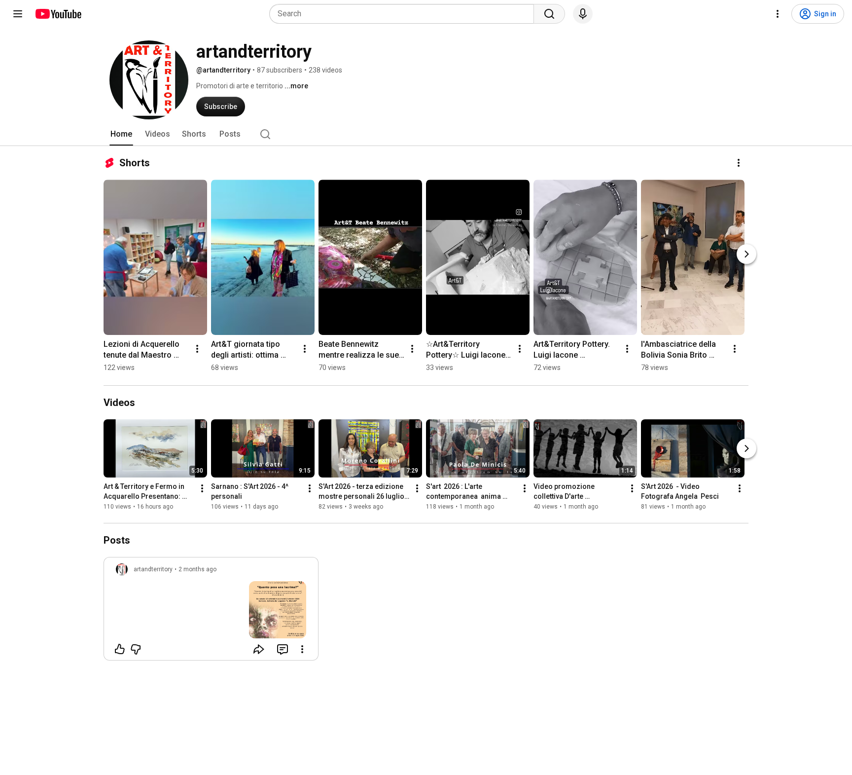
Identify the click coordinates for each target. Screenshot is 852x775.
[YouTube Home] (58, 14)
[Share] (259, 649)
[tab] (121, 134)
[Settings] (777, 14)
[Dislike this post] (135, 649)
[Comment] (282, 649)
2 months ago (197, 569)
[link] (211, 611)
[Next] (746, 254)
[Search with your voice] (583, 14)
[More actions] (738, 163)
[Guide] (18, 14)
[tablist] (426, 134)
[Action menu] (302, 649)
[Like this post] (120, 649)
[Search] (549, 14)
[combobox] (405, 14)
